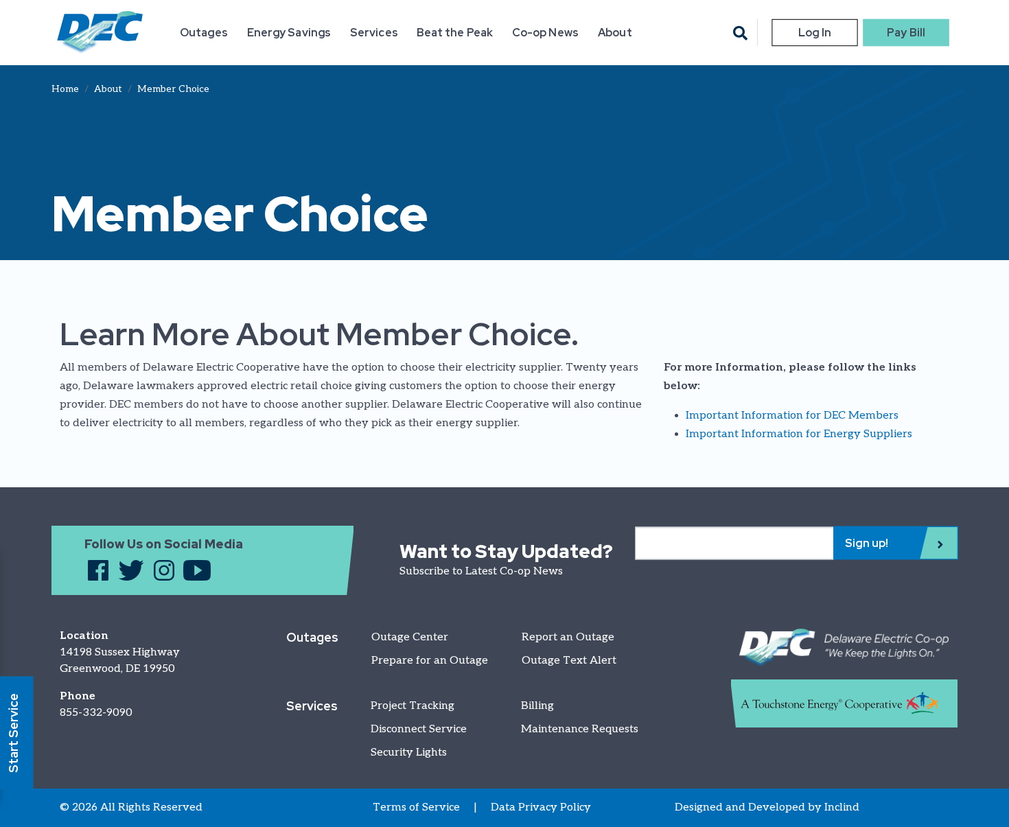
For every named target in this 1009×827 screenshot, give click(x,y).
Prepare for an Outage (429, 660)
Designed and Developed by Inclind (767, 807)
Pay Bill (906, 32)
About (614, 32)
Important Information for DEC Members (792, 415)
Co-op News (545, 32)
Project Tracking (412, 705)
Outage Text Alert (569, 660)
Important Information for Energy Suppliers (799, 434)
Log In (814, 32)
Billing (537, 705)
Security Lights (409, 752)
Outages (204, 32)
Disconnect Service (419, 729)
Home (65, 89)
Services (374, 32)
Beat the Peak (455, 32)
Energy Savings (289, 32)
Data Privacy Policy (541, 807)
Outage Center (409, 637)
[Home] (100, 32)
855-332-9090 (96, 712)
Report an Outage (568, 637)
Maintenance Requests (579, 729)
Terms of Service (416, 807)
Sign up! (866, 542)
